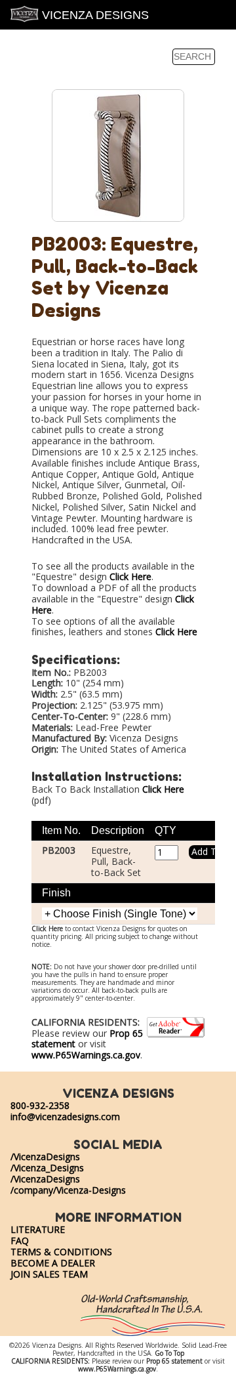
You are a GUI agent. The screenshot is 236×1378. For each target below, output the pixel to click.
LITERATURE (37, 1229)
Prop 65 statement (174, 1361)
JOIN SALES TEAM (49, 1274)
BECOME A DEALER (52, 1263)
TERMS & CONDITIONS (61, 1251)
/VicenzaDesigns (45, 1156)
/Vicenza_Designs (47, 1167)
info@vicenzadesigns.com (65, 1116)
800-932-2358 (39, 1105)
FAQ (19, 1240)
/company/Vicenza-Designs (68, 1190)
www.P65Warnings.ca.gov (85, 1055)
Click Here (130, 576)
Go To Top (169, 1353)
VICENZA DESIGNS (94, 15)
